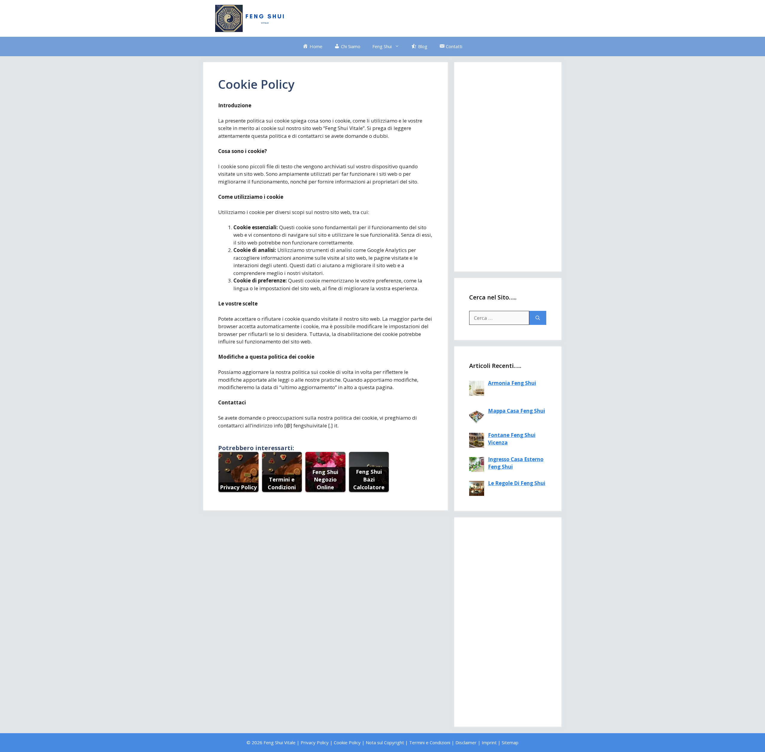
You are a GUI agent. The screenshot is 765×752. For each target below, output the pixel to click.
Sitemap (510, 742)
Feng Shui (382, 46)
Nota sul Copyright (385, 742)
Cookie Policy (347, 742)
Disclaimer (466, 742)
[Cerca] (537, 318)
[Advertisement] (441, 17)
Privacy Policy (315, 742)
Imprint (489, 742)
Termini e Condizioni (429, 742)
